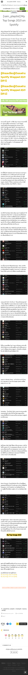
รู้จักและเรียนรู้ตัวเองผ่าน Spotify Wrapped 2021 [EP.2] (13, 90)
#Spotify (3, 610)
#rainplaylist (18, 608)
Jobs (19, 665)
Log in (15, 652)
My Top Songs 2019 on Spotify (9, 576)
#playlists (12, 608)
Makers (5, 1)
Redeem (24, 663)
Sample (18, 663)
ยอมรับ (22, 8)
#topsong (24, 608)
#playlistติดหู (6, 608)
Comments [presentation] (6, 645)
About (9, 665)
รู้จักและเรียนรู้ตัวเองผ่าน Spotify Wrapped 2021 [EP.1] (13, 77)
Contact (14, 665)
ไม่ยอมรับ (14, 12)
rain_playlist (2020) (11, 1)
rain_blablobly (20, 1)
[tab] (6, 645)
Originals (9, 663)
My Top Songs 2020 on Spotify (9, 574)
